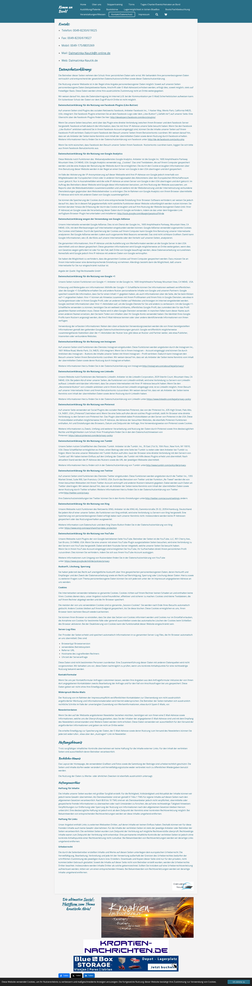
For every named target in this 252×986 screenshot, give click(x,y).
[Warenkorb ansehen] (166, 14)
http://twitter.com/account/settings (162, 498)
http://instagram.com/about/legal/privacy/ (163, 366)
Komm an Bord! (65, 9)
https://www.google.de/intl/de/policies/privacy (86, 561)
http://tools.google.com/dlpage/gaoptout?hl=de (140, 213)
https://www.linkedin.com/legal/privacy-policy (169, 399)
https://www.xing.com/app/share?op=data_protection (90, 528)
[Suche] (157, 14)
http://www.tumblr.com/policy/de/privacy (166, 465)
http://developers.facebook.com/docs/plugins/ (133, 117)
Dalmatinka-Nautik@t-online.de (89, 53)
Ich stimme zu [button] (239, 982)
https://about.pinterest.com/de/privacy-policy (90, 435)
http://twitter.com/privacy (76, 492)
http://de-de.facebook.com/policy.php (166, 139)
